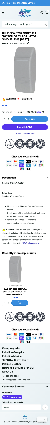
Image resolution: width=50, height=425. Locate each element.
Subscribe (45, 407)
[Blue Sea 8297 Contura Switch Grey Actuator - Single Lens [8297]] (15, 269)
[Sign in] (41, 12)
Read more (40, 3)
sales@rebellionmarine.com (18, 380)
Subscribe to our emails (12, 402)
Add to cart (29, 119)
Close (25, 387)
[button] (9, 117)
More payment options (25, 133)
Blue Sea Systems (16, 43)
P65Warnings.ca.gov (30, 243)
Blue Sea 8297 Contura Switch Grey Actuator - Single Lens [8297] (15, 291)
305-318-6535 (12, 376)
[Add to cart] (19, 303)
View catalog (3, 13)
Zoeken (45, 24)
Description (9, 177)
